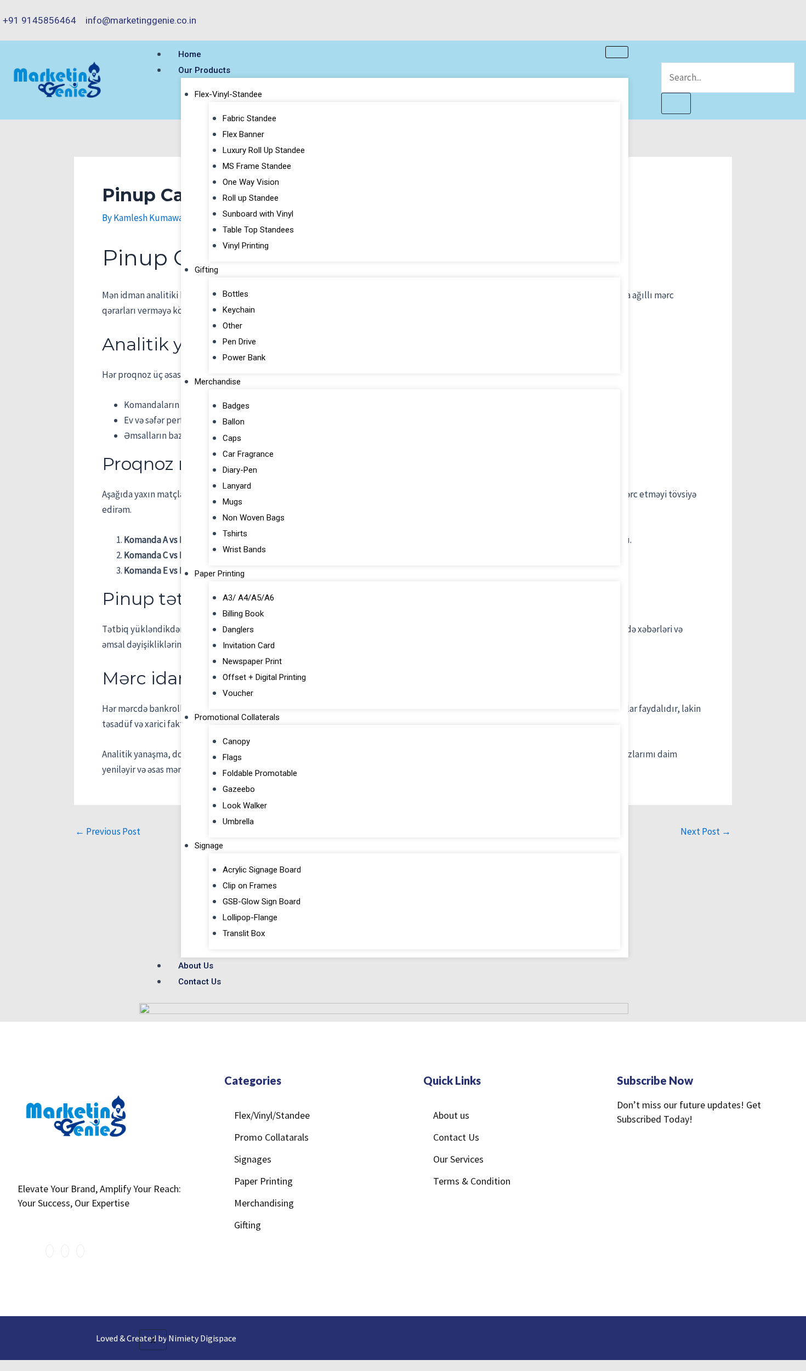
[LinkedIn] (793, 13)
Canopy (236, 741)
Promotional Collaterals (237, 717)
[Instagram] (781, 13)
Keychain (239, 310)
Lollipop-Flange (250, 917)
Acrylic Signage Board (262, 870)
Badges (236, 406)
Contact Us (199, 982)
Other (232, 326)
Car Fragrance (248, 454)
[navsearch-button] (668, 54)
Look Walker (245, 806)
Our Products (204, 70)
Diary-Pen (240, 470)
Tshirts (235, 534)
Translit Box (244, 933)
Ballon (234, 422)
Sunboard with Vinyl (258, 214)
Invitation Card (249, 645)
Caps (232, 438)
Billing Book (243, 614)
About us (195, 966)
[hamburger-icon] (616, 52)
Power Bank (244, 357)
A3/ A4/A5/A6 (248, 598)
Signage (209, 846)
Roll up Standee (251, 198)
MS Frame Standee (257, 166)
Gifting (206, 270)
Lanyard (237, 486)
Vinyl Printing (246, 246)
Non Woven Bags (254, 518)
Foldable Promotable (260, 773)
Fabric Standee (249, 118)
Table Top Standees (258, 230)
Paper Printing (220, 574)
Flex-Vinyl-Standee (228, 94)
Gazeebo (239, 789)
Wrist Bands (244, 549)
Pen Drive (239, 342)
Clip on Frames (250, 886)
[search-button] (676, 103)
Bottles (235, 294)
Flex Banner (243, 134)
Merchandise (218, 382)
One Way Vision (251, 182)
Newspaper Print (252, 661)
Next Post (705, 831)
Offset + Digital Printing (264, 677)
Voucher (238, 693)
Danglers (238, 629)
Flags (232, 757)
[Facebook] (769, 13)
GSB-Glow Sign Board (261, 902)
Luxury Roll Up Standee (264, 150)
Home (189, 54)
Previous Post (107, 831)
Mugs (232, 502)
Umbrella (238, 821)
